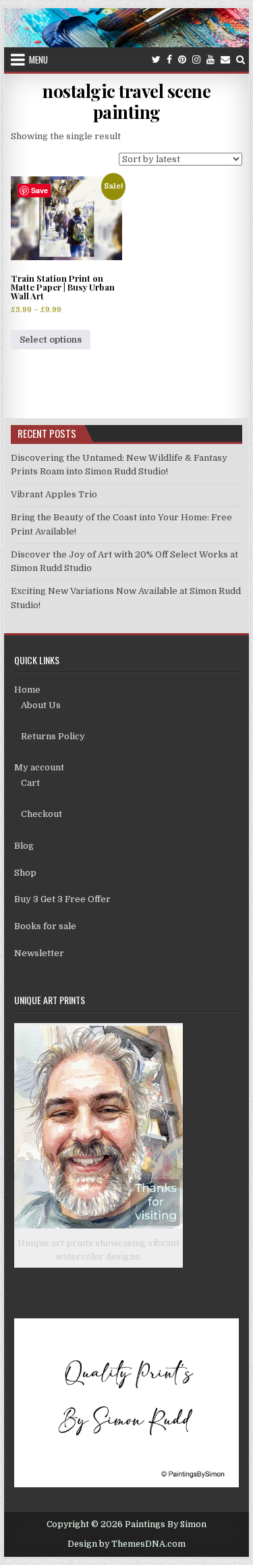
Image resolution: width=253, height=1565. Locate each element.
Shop (25, 873)
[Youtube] (210, 59)
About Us (41, 705)
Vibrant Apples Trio (54, 494)
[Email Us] (225, 59)
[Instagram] (196, 59)
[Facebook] (169, 59)
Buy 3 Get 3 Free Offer (62, 899)
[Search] (240, 59)
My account (39, 767)
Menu (38, 59)
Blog (24, 846)
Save (39, 190)
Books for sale (45, 926)
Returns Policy (53, 736)
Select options (51, 339)
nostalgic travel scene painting (126, 101)
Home (27, 690)
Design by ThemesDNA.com (126, 1544)
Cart (30, 783)
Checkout (41, 814)
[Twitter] (156, 59)
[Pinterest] (182, 59)
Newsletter (39, 953)
